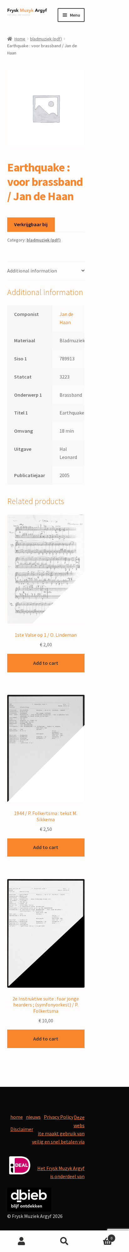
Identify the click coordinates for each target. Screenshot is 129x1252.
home (16, 1117)
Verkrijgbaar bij (31, 224)
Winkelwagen (99, 1235)
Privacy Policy (58, 1117)
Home (19, 39)
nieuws (33, 1117)
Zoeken (64, 1241)
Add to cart (45, 663)
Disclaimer (21, 1129)
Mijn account (21, 1241)
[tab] (46, 271)
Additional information (32, 270)
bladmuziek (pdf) (46, 39)
